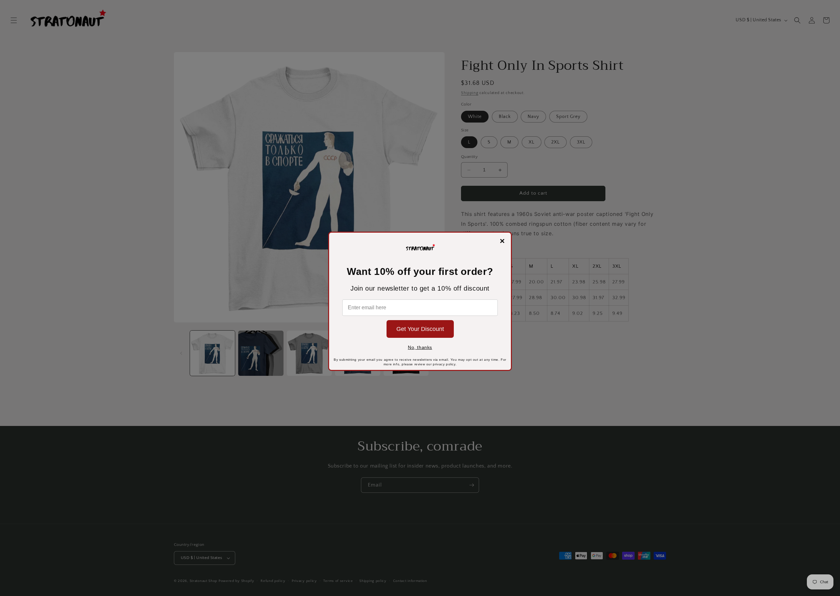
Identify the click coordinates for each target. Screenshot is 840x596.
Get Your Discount (420, 329)
